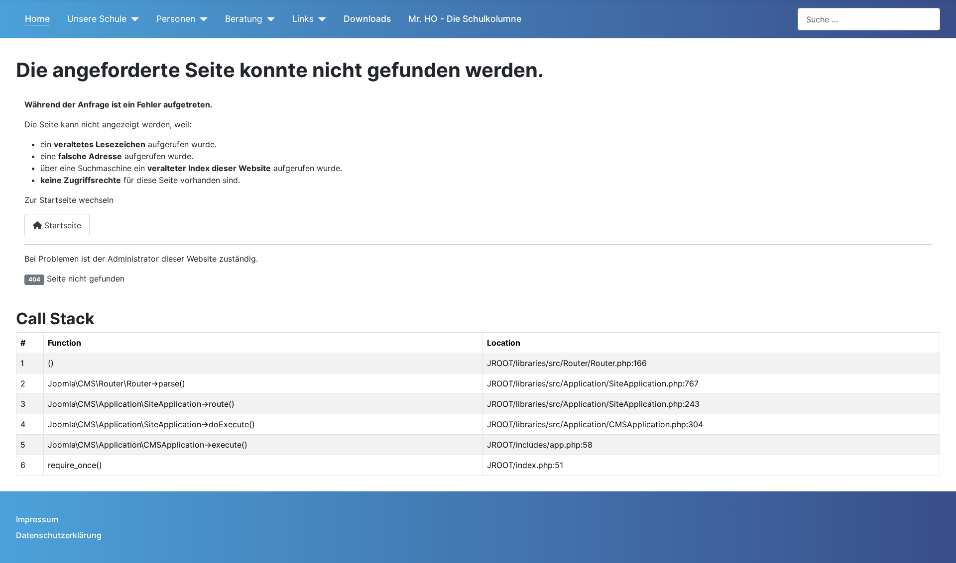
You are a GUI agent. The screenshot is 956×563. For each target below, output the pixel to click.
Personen (175, 18)
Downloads (367, 18)
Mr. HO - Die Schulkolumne (464, 18)
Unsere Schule (96, 18)
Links (303, 18)
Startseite (61, 225)
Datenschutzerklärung (59, 535)
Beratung (243, 18)
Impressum (37, 519)
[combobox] (869, 19)
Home (37, 18)
